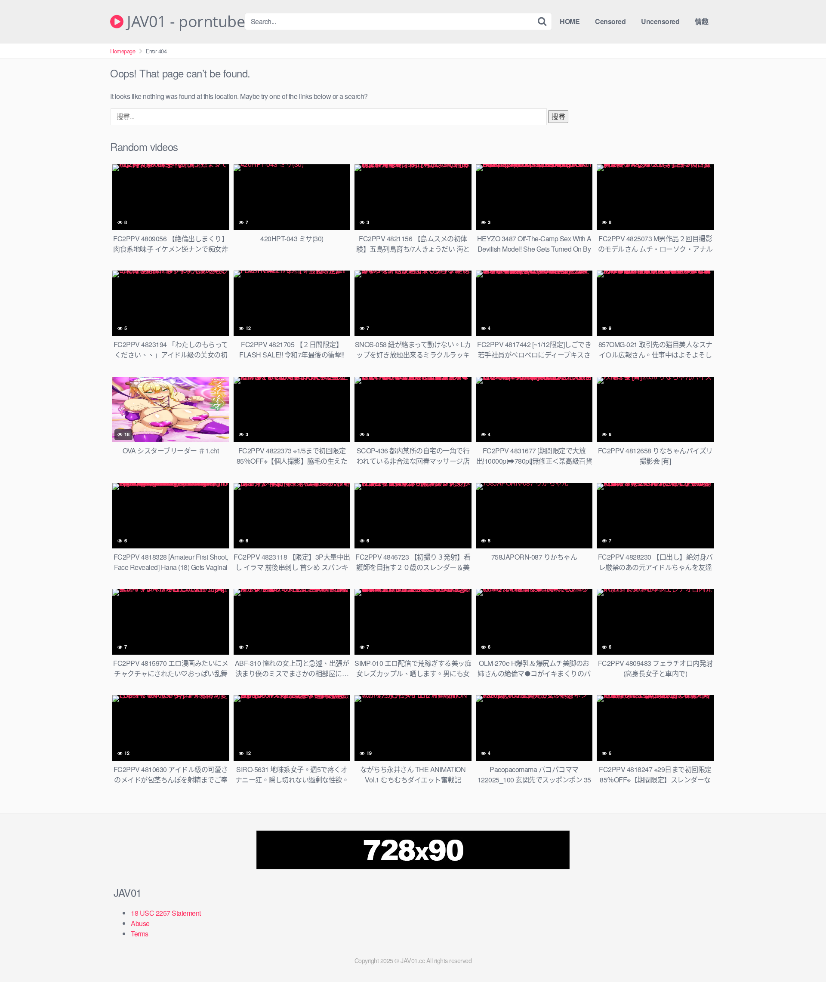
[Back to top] (802, 954)
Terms (139, 934)
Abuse (140, 923)
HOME (569, 21)
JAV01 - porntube (184, 21)
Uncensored (660, 21)
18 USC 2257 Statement (166, 913)
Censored (610, 21)
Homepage (122, 51)
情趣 (701, 21)
